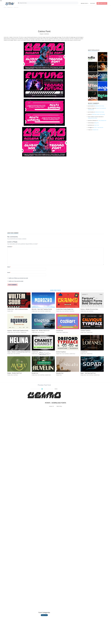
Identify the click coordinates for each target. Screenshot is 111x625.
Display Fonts (9, 7)
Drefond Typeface (61, 352)
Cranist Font (35, 352)
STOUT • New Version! (98, 127)
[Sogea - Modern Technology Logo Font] (102, 76)
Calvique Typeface (85, 330)
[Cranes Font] (93, 66)
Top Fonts (92, 3)
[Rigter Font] (102, 96)
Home (5, 7)
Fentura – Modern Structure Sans (89, 309)
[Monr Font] (93, 96)
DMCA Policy (59, 406)
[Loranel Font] (92, 342)
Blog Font (97, 122)
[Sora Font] (102, 66)
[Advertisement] (44, 20)
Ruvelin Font (35, 373)
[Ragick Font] (93, 76)
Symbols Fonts (48, 353)
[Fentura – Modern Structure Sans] (92, 300)
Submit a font (102, 3)
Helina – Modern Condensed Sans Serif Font (18, 352)
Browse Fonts (84, 3)
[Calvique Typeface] (92, 321)
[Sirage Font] (102, 86)
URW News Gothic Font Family (98, 114)
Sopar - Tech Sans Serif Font (88, 373)
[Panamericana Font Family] (102, 57)
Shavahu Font (59, 373)
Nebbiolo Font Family (99, 106)
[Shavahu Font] (67, 364)
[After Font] (93, 86)
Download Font (45, 362)
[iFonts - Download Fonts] (11, 3)
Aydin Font (96, 125)
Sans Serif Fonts (16, 353)
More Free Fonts (55, 290)
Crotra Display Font (102, 120)
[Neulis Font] (93, 57)
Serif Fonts (15, 375)
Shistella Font (95, 129)
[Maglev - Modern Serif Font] (18, 364)
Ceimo (44, 396)
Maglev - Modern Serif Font (14, 373)
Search (18, 3)
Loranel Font (84, 352)
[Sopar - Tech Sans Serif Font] (92, 364)
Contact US (51, 406)
